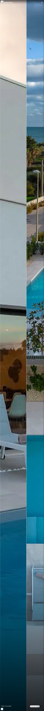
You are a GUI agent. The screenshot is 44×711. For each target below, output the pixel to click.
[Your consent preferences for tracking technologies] (2, 709)
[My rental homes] (8, 2)
